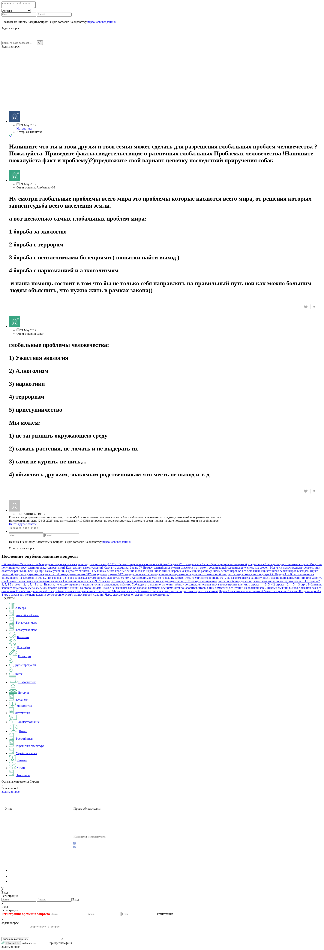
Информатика (27, 682)
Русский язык (24, 738)
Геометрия (24, 656)
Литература (24, 705)
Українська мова (26, 753)
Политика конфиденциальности (29, 870)
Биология (23, 637)
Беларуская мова (26, 622)
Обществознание (29, 721)
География (23, 647)
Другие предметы (24, 665)
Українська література (30, 745)
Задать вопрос (11, 46)
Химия (20, 767)
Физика (22, 760)
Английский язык (27, 615)
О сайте (28, 834)
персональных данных (101, 21)
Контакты (17, 834)
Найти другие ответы (23, 524)
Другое (17, 673)
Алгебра (20, 607)
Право (23, 731)
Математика (24, 128)
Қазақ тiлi (22, 699)
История (23, 692)
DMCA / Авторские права (25, 876)
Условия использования (24, 881)
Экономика (23, 775)
